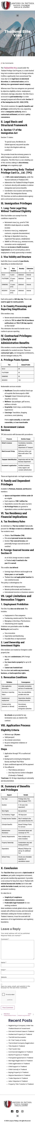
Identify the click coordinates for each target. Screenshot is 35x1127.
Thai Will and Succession (17, 1037)
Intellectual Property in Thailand (20, 1034)
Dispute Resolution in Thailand (19, 1075)
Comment (5, 939)
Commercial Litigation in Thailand (20, 1052)
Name (3, 962)
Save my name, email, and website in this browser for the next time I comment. (15, 986)
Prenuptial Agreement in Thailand (20, 1058)
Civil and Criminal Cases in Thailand (21, 1031)
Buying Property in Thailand (18, 1072)
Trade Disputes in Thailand (18, 1078)
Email (3, 969)
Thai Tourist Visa (14, 1049)
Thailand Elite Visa (10, 68)
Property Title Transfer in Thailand (21, 1084)
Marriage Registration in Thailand (20, 1061)
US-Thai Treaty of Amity (17, 1040)
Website (4, 977)
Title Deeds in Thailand (16, 1046)
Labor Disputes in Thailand (18, 1081)
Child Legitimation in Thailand (19, 1064)
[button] (17, 15)
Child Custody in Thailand (17, 1069)
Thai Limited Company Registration (21, 1043)
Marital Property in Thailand (18, 1055)
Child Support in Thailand (17, 1067)
